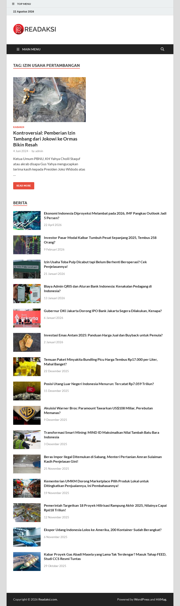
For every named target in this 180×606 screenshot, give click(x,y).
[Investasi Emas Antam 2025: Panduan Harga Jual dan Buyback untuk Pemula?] (27, 335)
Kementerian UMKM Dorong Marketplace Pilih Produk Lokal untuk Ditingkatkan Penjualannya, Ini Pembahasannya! (96, 483)
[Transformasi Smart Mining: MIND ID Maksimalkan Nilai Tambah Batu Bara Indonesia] (27, 433)
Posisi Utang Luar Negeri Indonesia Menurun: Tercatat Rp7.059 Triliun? (99, 384)
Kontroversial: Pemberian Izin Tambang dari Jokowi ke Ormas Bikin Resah (45, 139)
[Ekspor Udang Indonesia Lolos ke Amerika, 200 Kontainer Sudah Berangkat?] (27, 530)
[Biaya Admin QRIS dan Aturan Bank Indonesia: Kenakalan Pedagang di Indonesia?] (27, 286)
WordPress (141, 599)
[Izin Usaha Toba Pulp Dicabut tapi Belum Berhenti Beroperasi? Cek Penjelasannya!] (27, 262)
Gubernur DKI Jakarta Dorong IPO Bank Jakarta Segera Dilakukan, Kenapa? (103, 311)
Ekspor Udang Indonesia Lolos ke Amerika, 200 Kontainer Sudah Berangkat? (103, 530)
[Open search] (162, 49)
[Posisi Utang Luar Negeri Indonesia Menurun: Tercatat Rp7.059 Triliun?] (27, 384)
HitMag (161, 599)
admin (39, 151)
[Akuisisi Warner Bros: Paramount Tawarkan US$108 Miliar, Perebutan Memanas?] (27, 408)
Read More (22, 184)
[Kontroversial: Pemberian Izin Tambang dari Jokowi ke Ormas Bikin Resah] (49, 99)
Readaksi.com (47, 599)
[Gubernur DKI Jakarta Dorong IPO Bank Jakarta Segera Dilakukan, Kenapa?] (27, 311)
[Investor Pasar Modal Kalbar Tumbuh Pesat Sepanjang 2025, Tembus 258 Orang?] (27, 238)
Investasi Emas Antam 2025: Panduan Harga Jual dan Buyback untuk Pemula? (103, 335)
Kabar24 (18, 127)
